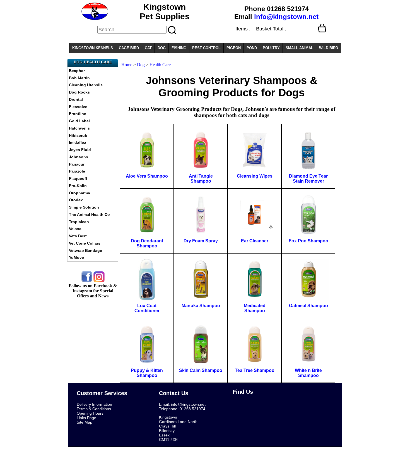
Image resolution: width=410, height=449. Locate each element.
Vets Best (78, 236)
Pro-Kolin (78, 185)
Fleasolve (78, 106)
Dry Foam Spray (201, 240)
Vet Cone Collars (84, 243)
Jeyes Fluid (80, 149)
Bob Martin (79, 78)
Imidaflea (77, 142)
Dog (141, 64)
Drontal (76, 99)
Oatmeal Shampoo (308, 305)
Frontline (77, 113)
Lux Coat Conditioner (147, 308)
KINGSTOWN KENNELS (92, 48)
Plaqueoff (78, 178)
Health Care (160, 64)
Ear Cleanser (254, 240)
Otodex (76, 200)
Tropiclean (79, 221)
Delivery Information (94, 404)
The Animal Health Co (89, 214)
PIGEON (233, 48)
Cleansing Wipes (254, 176)
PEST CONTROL (206, 48)
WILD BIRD (328, 48)
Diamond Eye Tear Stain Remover (308, 178)
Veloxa (75, 228)
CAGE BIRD (129, 48)
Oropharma (79, 193)
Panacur (77, 164)
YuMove (76, 257)
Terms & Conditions (94, 409)
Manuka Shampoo (201, 305)
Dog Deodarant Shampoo (147, 243)
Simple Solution (84, 207)
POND (252, 48)
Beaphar (77, 70)
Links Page (86, 417)
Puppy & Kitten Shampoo (147, 373)
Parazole (77, 171)
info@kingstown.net (286, 16)
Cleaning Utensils (86, 85)
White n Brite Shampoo (308, 373)
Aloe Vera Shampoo (147, 176)
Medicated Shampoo (255, 308)
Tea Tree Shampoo (254, 370)
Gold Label (79, 121)
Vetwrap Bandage (85, 250)
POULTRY (271, 48)
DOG (162, 48)
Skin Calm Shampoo (200, 370)
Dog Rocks (79, 92)
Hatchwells (79, 128)
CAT (148, 48)
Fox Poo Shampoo (308, 240)
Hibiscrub (78, 135)
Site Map (84, 422)
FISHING (179, 48)
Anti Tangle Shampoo (201, 178)
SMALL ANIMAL (299, 48)
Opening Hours (90, 413)
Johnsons (78, 157)
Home (126, 64)
